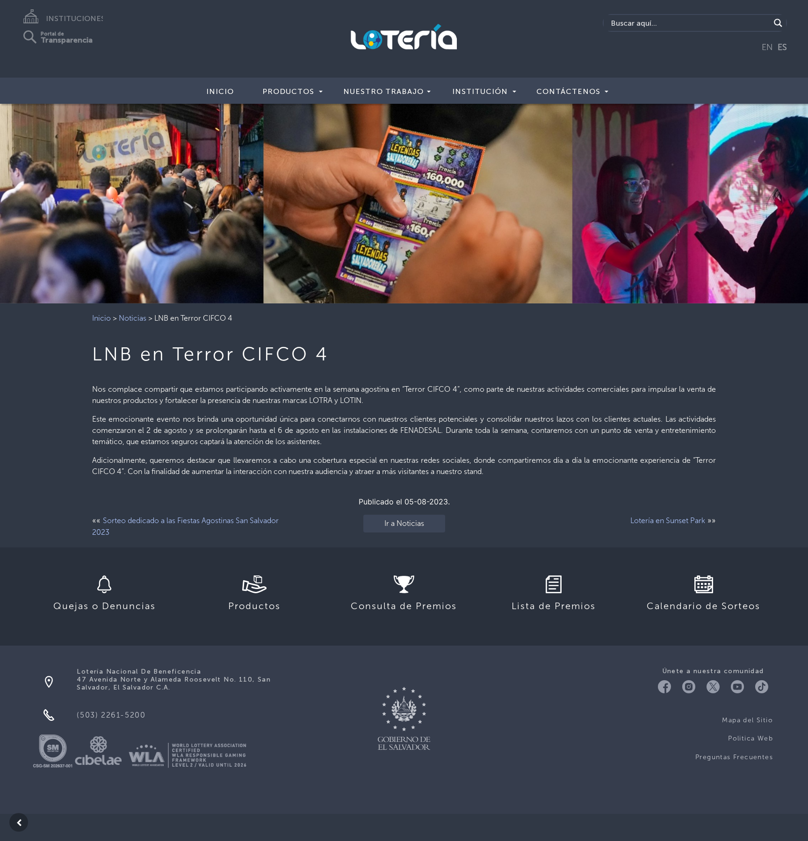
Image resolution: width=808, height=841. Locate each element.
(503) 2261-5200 (111, 715)
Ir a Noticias (404, 523)
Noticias (132, 318)
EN (767, 47)
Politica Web (750, 738)
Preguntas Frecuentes (734, 757)
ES (782, 47)
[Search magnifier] (778, 23)
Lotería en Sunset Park (667, 520)
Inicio (220, 91)
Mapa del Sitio (747, 720)
